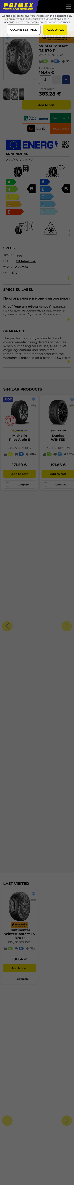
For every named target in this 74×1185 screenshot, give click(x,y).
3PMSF (8, 255)
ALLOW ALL (55, 29)
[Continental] (56, 42)
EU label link (26, 261)
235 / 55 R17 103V (51, 55)
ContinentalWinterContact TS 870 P (19, 934)
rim (5, 272)
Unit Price (46, 68)
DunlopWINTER (58, 438)
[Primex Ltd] (18, 6)
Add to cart (46, 105)
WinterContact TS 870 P (53, 48)
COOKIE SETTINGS (23, 29)
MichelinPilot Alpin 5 (19, 438)
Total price (46, 89)
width (7, 266)
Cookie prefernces (58, 21)
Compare (23, 484)
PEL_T (7, 261)
